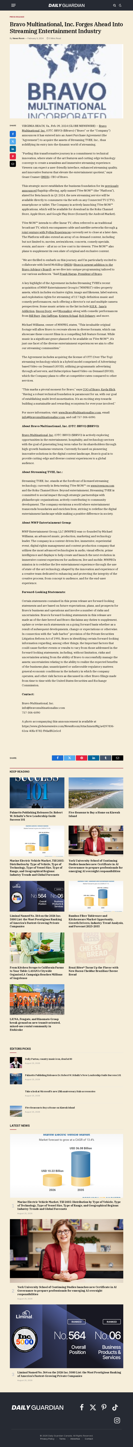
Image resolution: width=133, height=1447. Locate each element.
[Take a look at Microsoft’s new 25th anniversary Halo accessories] (16, 1095)
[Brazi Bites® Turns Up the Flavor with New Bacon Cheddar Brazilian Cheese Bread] (96, 947)
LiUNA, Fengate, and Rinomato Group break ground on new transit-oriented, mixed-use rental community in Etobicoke (35, 1024)
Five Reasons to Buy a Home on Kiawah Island (94, 814)
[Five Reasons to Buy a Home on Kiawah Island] (96, 792)
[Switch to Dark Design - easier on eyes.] (120, 5)
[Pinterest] (13, 156)
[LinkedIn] (13, 149)
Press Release (17, 17)
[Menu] (13, 5)
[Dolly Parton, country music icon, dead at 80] (16, 1062)
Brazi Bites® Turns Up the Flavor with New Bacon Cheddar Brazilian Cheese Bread (93, 971)
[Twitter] (13, 141)
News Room (18, 38)
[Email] (13, 164)
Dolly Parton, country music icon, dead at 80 (48, 1059)
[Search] (115, 5)
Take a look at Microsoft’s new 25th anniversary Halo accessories (60, 1091)
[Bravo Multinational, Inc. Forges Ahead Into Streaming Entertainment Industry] (66, 81)
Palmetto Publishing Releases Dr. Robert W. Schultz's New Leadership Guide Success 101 (36, 816)
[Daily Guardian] (66, 5)
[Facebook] (13, 134)
